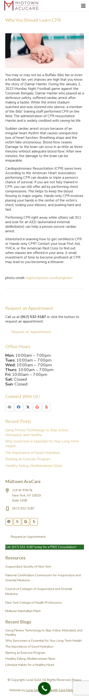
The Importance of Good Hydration (32, 452)
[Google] (37, 407)
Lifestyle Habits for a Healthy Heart (29, 665)
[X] (28, 407)
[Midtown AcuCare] (21, 5)
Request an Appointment (31, 332)
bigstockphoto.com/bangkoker (49, 278)
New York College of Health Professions (33, 602)
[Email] (9, 407)
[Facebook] (18, 407)
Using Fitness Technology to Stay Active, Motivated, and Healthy (37, 432)
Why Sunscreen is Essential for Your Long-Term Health (43, 641)
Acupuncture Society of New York (28, 566)
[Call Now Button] (44, 688)
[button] (83, 5)
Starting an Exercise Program (27, 459)
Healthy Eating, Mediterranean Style (33, 465)
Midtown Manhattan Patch (23, 611)
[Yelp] (46, 407)
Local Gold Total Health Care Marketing (53, 690)
